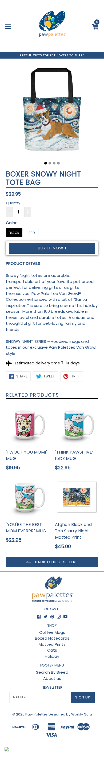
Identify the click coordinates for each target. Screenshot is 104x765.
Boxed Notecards (52, 638)
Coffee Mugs (52, 632)
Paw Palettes (36, 714)
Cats (52, 650)
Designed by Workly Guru (70, 714)
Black (14, 232)
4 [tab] (58, 163)
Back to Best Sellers (56, 562)
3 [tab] (54, 163)
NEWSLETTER (52, 687)
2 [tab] (50, 163)
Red (32, 232)
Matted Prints (52, 644)
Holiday (52, 656)
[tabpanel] (52, 112)
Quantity (13, 202)
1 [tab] (45, 163)
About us (52, 678)
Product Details (23, 263)
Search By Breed (52, 672)
